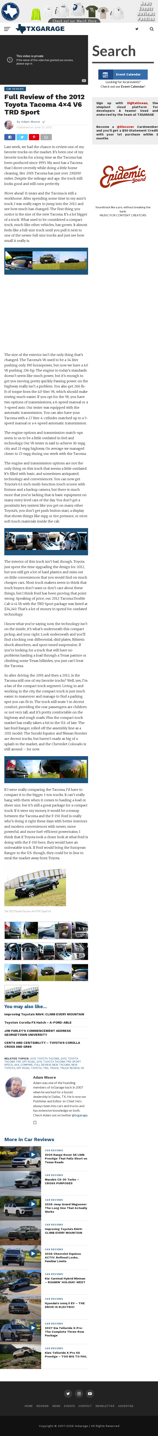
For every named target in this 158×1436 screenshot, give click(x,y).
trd (45, 1068)
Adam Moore (30, 121)
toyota (36, 1068)
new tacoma (61, 1064)
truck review (69, 1068)
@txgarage (79, 1115)
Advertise (126, 1406)
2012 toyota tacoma (44, 1058)
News (56, 1406)
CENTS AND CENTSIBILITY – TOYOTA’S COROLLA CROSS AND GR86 (42, 1045)
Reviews (42, 1406)
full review (42, 1064)
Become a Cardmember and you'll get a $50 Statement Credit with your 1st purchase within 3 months (127, 132)
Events (69, 1406)
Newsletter (104, 1406)
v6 (82, 1068)
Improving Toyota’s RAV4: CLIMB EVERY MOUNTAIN (44, 1014)
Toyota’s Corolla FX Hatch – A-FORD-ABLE (38, 1022)
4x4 (16, 1064)
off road (22, 1068)
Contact (85, 1406)
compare (27, 1064)
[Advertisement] (46, 318)
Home (28, 1406)
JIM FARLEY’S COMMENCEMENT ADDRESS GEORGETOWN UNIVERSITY (37, 1033)
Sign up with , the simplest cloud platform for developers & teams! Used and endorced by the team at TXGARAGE (127, 109)
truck (54, 1068)
